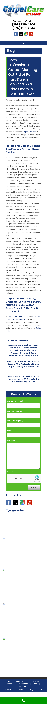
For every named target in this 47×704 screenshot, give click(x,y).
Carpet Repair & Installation (22, 630)
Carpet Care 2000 (29, 132)
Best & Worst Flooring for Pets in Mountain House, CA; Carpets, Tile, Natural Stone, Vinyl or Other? (23, 379)
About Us (19, 681)
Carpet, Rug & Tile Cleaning (22, 564)
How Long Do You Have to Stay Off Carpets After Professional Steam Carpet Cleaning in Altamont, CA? (23, 364)
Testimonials (23, 684)
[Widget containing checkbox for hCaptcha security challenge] (24, 478)
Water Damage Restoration (22, 664)
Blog (35, 684)
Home (7, 681)
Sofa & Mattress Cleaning (22, 595)
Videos (9, 684)
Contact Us (22, 686)
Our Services (34, 681)
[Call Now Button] (23, 700)
